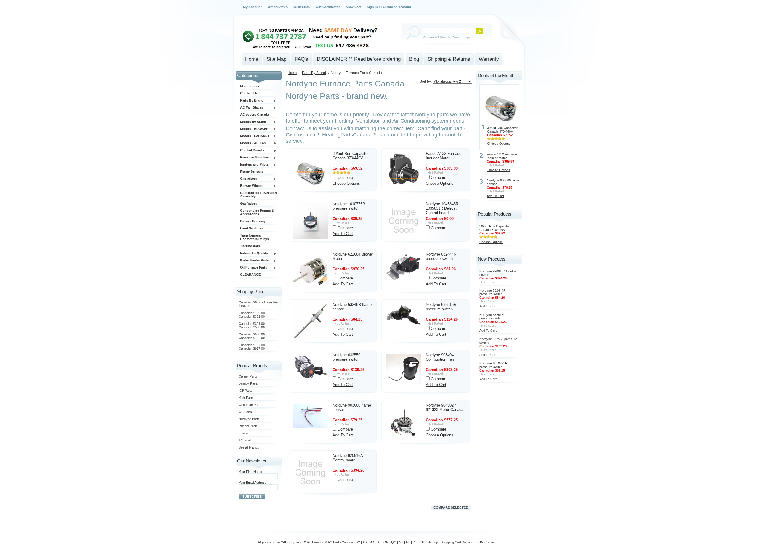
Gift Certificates (328, 7)
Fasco (243, 433)
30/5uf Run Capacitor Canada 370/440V (351, 155)
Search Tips (461, 37)
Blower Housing (252, 221)
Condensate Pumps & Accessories (257, 212)
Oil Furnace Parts (253, 268)
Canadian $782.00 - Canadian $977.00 (253, 346)
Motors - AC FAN (252, 143)
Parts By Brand (251, 101)
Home (292, 73)
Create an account (397, 7)
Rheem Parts (248, 426)
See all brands (249, 447)
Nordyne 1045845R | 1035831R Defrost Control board (443, 208)
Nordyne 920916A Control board (348, 457)
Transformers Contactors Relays (254, 237)
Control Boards (251, 150)
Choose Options (346, 183)
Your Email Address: (253, 482)
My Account (252, 7)
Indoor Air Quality (253, 253)
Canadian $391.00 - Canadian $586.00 (253, 325)
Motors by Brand (252, 122)
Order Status (278, 7)
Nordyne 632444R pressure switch (441, 256)
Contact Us (249, 93)
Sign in (372, 7)
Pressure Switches (254, 157)
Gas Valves (248, 203)
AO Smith (245, 440)
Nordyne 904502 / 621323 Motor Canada (444, 407)
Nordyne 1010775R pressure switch (349, 206)
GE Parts (245, 412)
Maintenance (250, 86)
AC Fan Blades (251, 108)
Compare (345, 177)
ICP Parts (246, 390)
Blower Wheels (251, 186)
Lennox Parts (248, 383)
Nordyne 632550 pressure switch (346, 357)
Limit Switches (251, 228)
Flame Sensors (251, 171)
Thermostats (250, 246)
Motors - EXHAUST (254, 136)
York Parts (246, 397)
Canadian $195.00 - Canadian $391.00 (253, 314)
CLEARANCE (250, 274)
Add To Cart (343, 234)
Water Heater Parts (254, 260)
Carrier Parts (248, 376)
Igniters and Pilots (254, 165)
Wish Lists (301, 7)
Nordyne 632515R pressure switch (441, 306)
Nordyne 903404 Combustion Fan (440, 357)
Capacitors (248, 179)
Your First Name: (251, 471)
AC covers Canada (254, 114)
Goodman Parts (250, 405)
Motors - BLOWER (254, 129)
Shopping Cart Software (458, 542)
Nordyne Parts (249, 419)
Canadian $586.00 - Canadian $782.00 (253, 336)
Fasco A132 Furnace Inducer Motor (443, 155)
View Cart (353, 7)
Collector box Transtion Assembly (258, 194)
